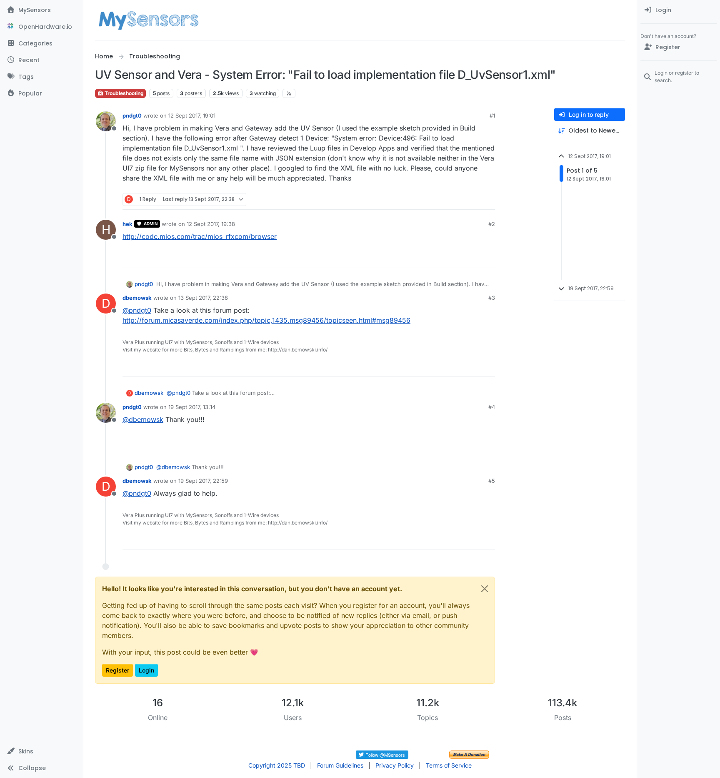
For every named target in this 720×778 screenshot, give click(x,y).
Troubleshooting (123, 93)
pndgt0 (132, 115)
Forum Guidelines (340, 765)
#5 (491, 480)
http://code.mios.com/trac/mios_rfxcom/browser (199, 236)
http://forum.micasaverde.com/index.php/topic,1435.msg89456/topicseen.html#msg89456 (266, 320)
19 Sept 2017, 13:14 (191, 407)
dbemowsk (137, 297)
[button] (41, 751)
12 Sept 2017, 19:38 (211, 224)
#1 (492, 115)
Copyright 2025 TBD (276, 765)
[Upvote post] (456, 199)
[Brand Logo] (148, 20)
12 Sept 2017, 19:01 (191, 115)
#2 (491, 224)
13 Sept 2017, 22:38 (203, 297)
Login (146, 670)
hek (127, 224)
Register (117, 670)
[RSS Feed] (288, 93)
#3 (491, 297)
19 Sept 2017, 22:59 (203, 480)
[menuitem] (678, 10)
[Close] (485, 588)
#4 (491, 407)
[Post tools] (487, 199)
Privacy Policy (394, 765)
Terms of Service (449, 765)
